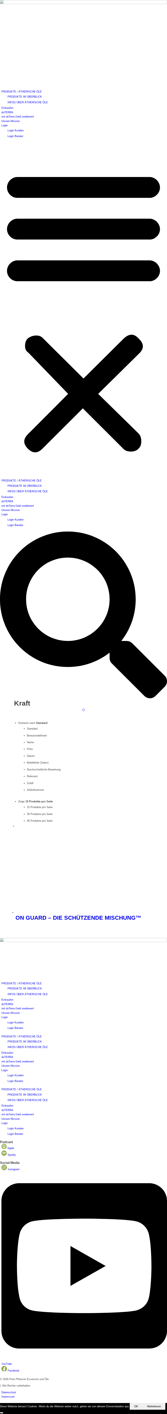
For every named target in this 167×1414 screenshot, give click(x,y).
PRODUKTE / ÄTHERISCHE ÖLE (21, 91)
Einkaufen (7, 107)
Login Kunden (16, 130)
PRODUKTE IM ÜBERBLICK (25, 96)
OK (136, 1406)
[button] (83, 310)
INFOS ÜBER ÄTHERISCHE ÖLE (28, 102)
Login (4, 125)
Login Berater (15, 136)
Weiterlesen (154, 1406)
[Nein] (1, 1412)
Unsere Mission (10, 121)
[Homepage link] (83, 3)
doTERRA (7, 112)
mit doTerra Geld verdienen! (17, 116)
